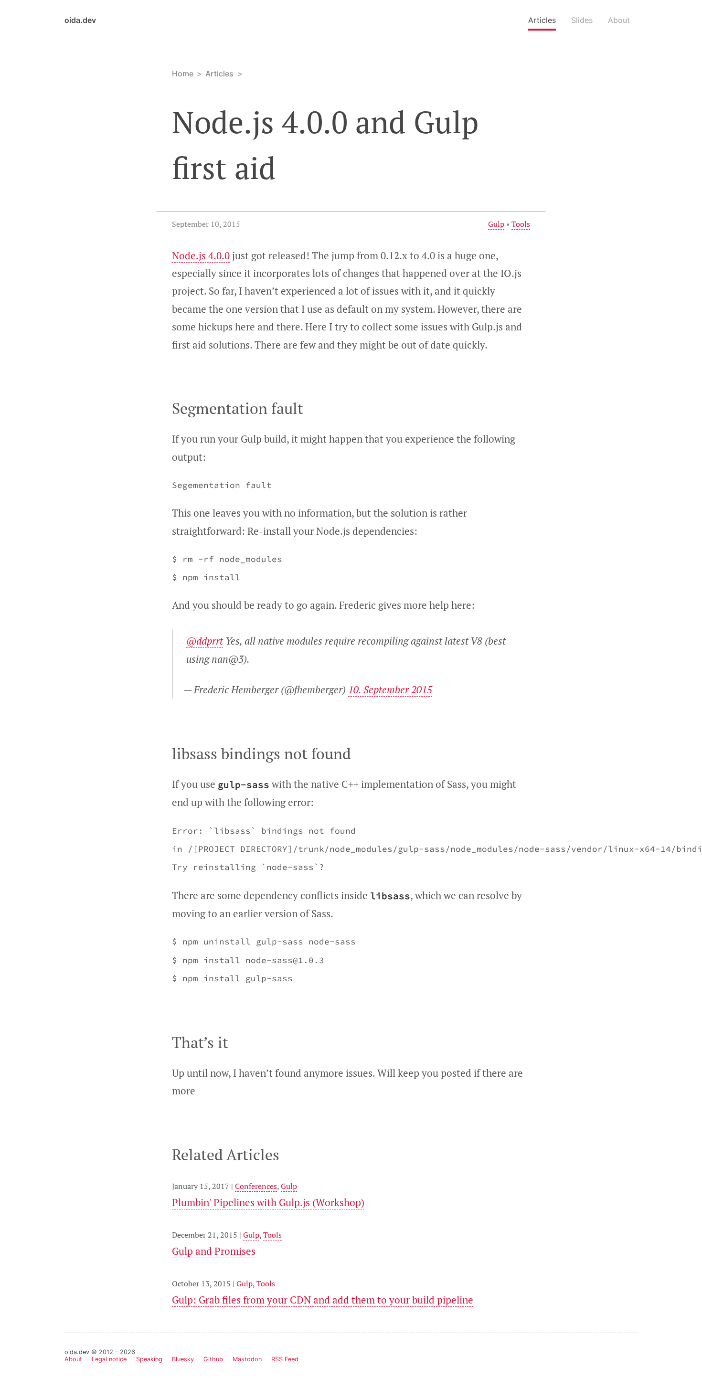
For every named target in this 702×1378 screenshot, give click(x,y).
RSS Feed (284, 1359)
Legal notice (109, 1359)
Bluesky (183, 1359)
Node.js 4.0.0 (201, 255)
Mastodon (247, 1359)
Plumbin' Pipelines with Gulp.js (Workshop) (268, 1202)
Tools (520, 224)
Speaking (149, 1359)
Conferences (256, 1186)
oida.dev (80, 20)
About (619, 20)
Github (213, 1359)
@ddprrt (204, 640)
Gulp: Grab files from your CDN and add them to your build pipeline (322, 1299)
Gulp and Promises (213, 1251)
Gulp (496, 224)
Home (182, 73)
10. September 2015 (390, 689)
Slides (582, 20)
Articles (542, 20)
